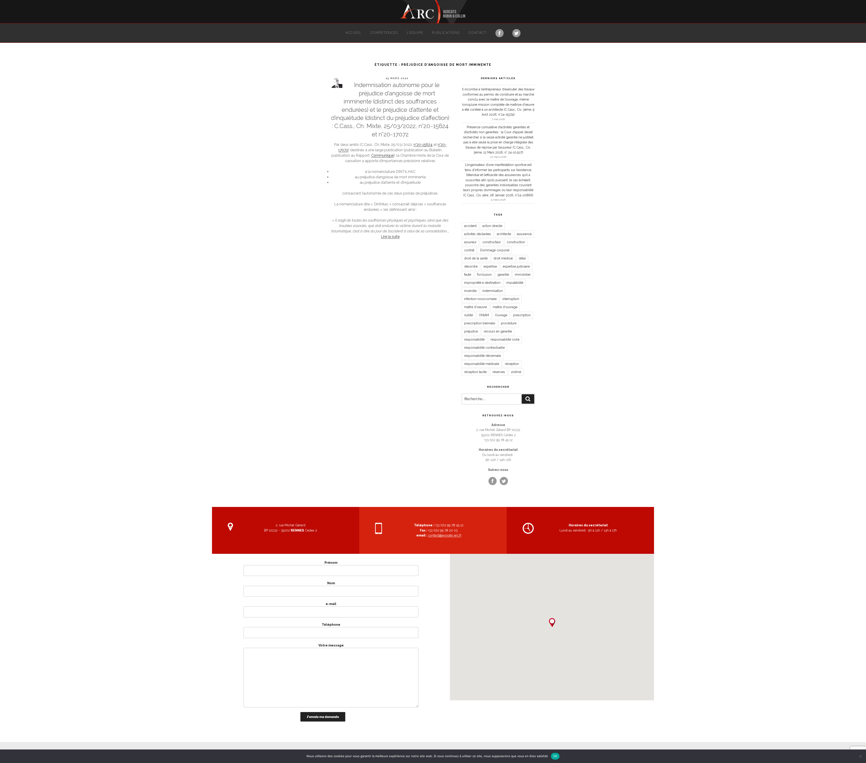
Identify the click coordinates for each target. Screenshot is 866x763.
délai (522, 258)
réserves (499, 372)
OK (555, 756)
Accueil (353, 32)
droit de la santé (476, 258)
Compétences (384, 32)
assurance (524, 234)
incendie (470, 291)
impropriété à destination (482, 282)
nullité (468, 315)
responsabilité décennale (482, 355)
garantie (503, 274)
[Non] (860, 756)
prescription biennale (479, 323)
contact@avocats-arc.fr (444, 535)
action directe (492, 226)
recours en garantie (498, 331)
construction (516, 242)
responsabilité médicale (481, 364)
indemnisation (492, 291)
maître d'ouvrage (505, 307)
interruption (510, 299)
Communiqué (382, 155)
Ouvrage (501, 315)
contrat (469, 250)
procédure (508, 323)
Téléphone (331, 624)
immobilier (523, 274)
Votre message (331, 645)
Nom (331, 583)
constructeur (491, 242)
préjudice (471, 331)
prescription (522, 315)
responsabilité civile (505, 339)
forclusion (484, 274)
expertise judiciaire (516, 266)
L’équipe (415, 32)
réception (512, 364)
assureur (470, 242)
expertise (490, 266)
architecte (504, 234)
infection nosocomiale (480, 299)
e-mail (331, 604)
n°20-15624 (423, 144)
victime (516, 372)
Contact (478, 32)
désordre (471, 266)
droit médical (503, 258)
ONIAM (484, 315)
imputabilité (514, 282)
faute (467, 274)
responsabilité (474, 339)
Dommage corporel (494, 250)
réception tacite (475, 372)
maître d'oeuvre (475, 307)
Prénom (331, 562)
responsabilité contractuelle (484, 347)
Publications (446, 32)
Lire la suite (390, 236)
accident (470, 226)
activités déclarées (477, 234)
